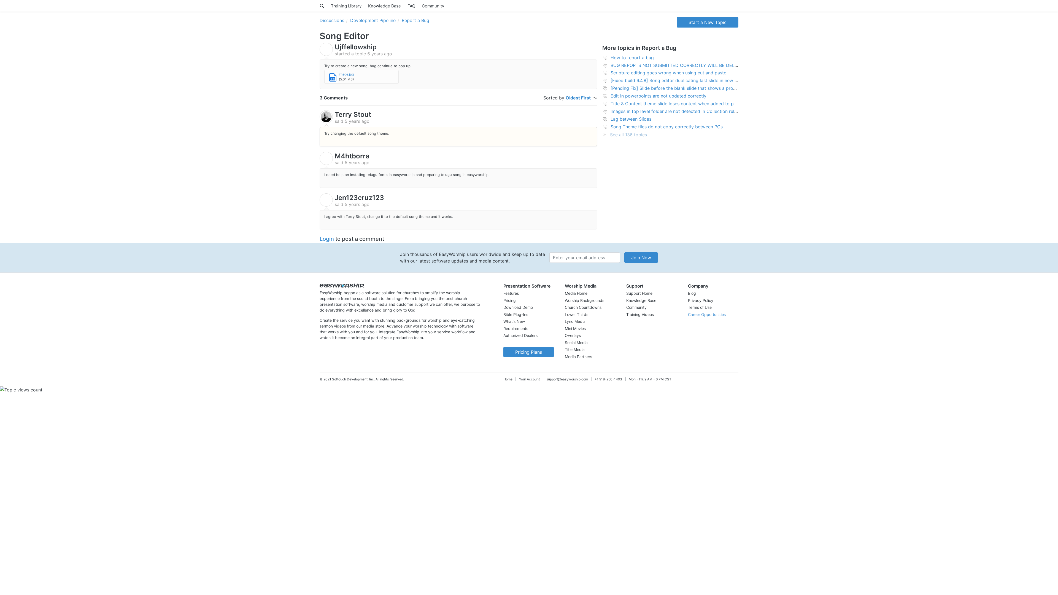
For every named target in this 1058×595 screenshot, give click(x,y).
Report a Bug (415, 20)
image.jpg (346, 74)
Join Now (641, 257)
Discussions (332, 20)
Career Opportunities (707, 314)
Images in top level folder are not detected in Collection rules (675, 111)
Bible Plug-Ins (515, 314)
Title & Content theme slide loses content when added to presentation (684, 103)
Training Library (346, 6)
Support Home (639, 293)
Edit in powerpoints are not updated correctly (658, 96)
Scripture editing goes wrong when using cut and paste (668, 72)
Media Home (576, 293)
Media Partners (578, 356)
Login (327, 239)
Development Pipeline (373, 20)
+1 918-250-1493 (608, 379)
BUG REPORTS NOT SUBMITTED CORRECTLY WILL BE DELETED (678, 65)
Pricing (509, 300)
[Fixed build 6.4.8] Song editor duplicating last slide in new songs (679, 80)
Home (507, 379)
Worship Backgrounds (584, 300)
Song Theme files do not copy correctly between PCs (667, 126)
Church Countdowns (583, 307)
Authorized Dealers (520, 335)
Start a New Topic (708, 22)
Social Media (576, 342)
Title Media (575, 349)
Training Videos (640, 314)
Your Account (529, 379)
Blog (692, 293)
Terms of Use (700, 307)
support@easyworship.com (567, 379)
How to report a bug (632, 57)
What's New (514, 321)
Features (511, 293)
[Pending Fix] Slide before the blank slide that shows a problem (677, 88)
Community (433, 6)
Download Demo (518, 307)
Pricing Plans (528, 352)
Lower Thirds (576, 314)
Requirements (515, 328)
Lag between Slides (631, 119)
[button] (528, 286)
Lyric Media (575, 321)
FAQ (411, 6)
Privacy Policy (700, 300)
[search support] (322, 5)
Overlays (573, 335)
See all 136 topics (628, 134)
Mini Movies (575, 328)
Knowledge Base (384, 6)
